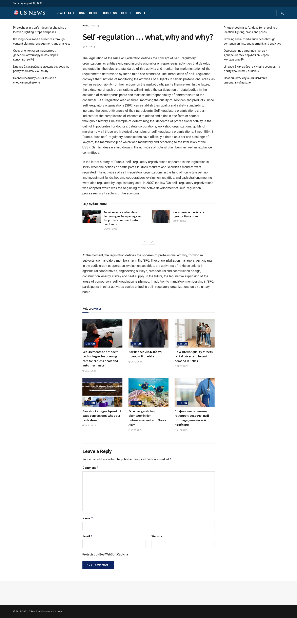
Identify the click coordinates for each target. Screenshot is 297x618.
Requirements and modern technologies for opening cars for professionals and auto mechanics (123, 218)
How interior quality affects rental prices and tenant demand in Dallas (193, 356)
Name (87, 518)
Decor (94, 13)
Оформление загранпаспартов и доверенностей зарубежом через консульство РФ (35, 55)
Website (157, 536)
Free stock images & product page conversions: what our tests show (101, 415)
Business (110, 13)
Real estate (66, 13)
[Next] (152, 242)
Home (85, 25)
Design (126, 13)
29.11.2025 (90, 425)
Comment (90, 468)
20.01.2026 (111, 229)
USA (82, 13)
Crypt (140, 13)
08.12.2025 (180, 221)
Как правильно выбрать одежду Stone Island (188, 214)
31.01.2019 (88, 47)
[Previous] (145, 242)
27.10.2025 (182, 430)
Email (87, 536)
